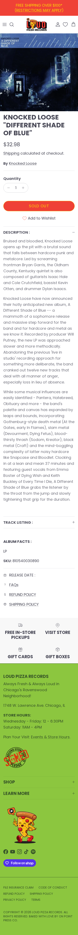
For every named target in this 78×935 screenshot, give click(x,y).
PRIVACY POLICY (14, 900)
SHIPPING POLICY (24, 604)
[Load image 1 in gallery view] (39, 72)
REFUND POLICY (40, 7)
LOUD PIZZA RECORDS (47, 912)
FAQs (14, 584)
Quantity (12, 178)
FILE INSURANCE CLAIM (18, 887)
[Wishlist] (65, 24)
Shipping (11, 153)
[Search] (13, 24)
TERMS (35, 900)
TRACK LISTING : (18, 522)
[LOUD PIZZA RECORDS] (36, 24)
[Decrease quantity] (7, 187)
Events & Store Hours (50, 737)
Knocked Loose (23, 163)
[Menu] (4, 24)
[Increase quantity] (24, 187)
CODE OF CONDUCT (52, 887)
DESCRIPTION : (16, 232)
